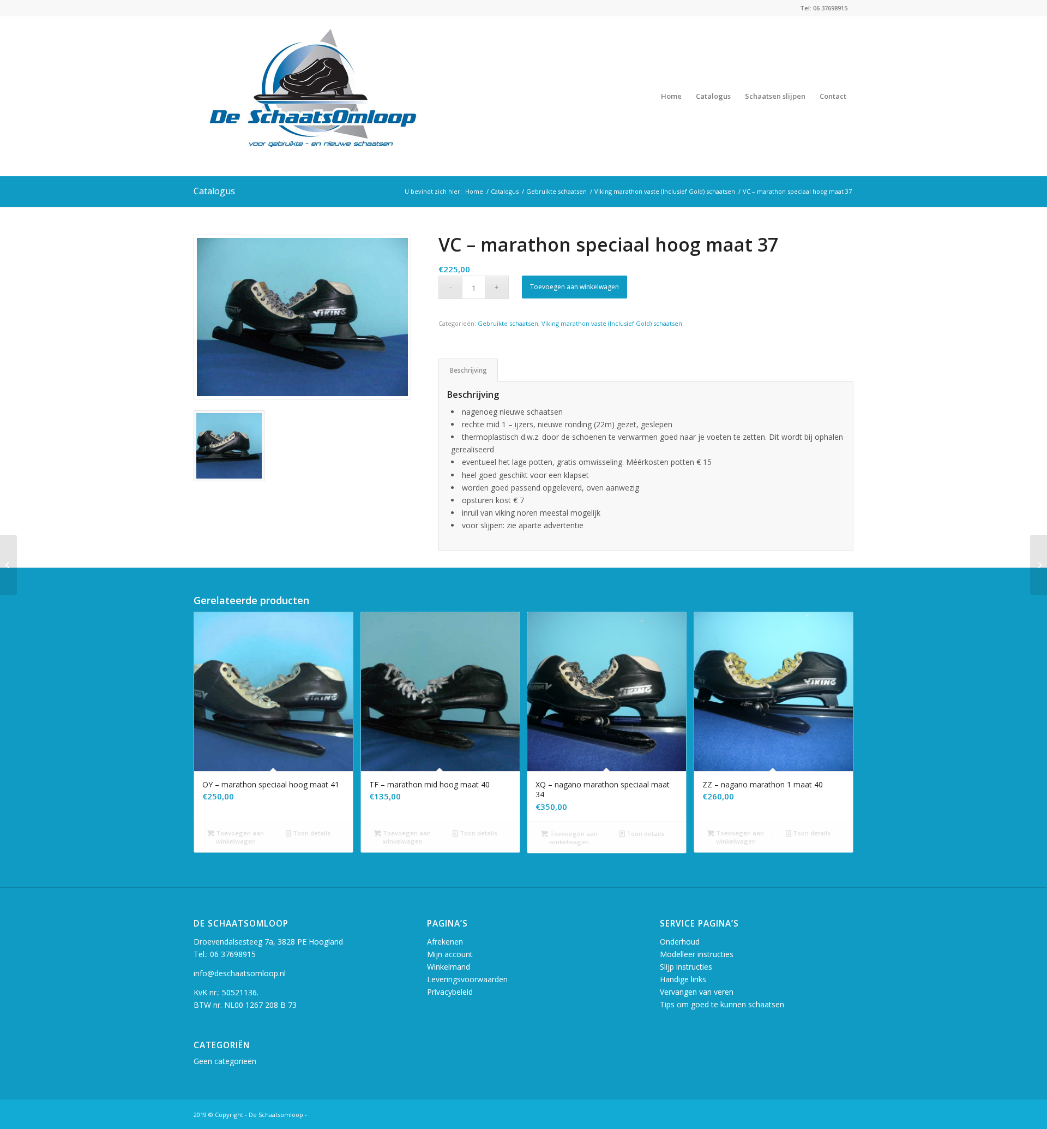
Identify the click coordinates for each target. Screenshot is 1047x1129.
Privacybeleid (450, 992)
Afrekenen (445, 941)
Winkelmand (448, 966)
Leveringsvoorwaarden (467, 979)
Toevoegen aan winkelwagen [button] (239, 837)
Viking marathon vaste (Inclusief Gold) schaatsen (611, 323)
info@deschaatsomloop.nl (240, 973)
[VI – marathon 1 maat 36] (1038, 565)
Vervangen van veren (696, 992)
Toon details (310, 833)
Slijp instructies (686, 966)
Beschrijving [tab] (468, 370)
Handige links (683, 979)
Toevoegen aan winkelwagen (574, 286)
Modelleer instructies (696, 954)
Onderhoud (680, 941)
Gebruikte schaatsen (508, 323)
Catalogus (214, 191)
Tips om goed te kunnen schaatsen (722, 1004)
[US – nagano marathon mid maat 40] (8, 565)
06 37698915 (233, 954)
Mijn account (450, 954)
